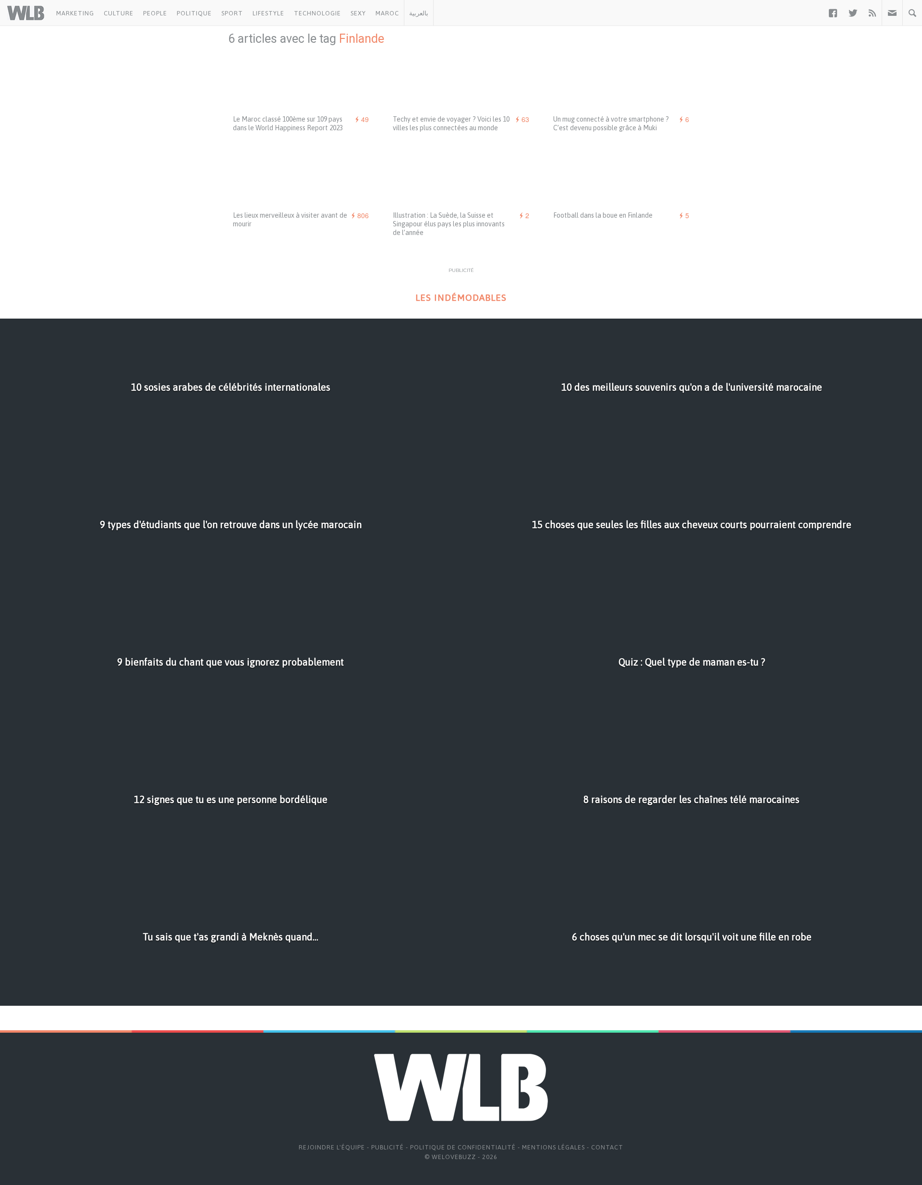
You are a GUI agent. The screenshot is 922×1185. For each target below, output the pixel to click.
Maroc (387, 13)
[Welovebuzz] (25, 13)
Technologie (317, 13)
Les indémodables (461, 297)
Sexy (358, 13)
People (155, 13)
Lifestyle (268, 13)
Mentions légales (553, 1147)
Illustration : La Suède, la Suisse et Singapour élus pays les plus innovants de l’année (449, 223)
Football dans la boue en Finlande (603, 215)
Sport (232, 13)
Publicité (387, 1147)
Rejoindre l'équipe (332, 1147)
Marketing (75, 13)
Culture (118, 13)
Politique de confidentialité (463, 1147)
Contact (607, 1147)
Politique (194, 13)
